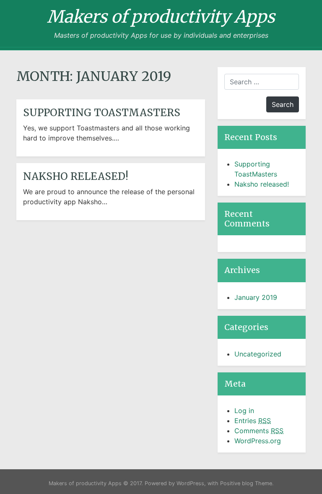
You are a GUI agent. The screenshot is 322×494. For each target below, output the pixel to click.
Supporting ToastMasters (101, 112)
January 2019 (255, 297)
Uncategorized (257, 354)
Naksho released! (75, 176)
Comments (258, 430)
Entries (252, 420)
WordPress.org (257, 441)
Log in (244, 410)
